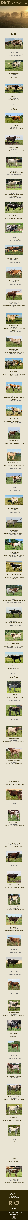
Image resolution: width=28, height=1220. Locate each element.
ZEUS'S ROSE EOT (14, 125)
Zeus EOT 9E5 (8, 128)
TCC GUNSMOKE (9, 54)
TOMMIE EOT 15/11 (8, 600)
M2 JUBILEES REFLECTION (14, 508)
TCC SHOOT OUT (8, 443)
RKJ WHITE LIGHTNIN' (8, 328)
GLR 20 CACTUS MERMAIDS (14, 574)
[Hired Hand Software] (14, 1217)
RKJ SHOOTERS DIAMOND (14, 440)
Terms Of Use (16, 1212)
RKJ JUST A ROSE (14, 906)
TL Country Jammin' (19, 150)
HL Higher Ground (7, 741)
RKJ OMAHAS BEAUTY (14, 822)
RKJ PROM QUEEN (14, 371)
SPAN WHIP (14, 236)
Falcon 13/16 (8, 172)
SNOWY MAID (17, 261)
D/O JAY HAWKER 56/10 (9, 623)
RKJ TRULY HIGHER (14, 738)
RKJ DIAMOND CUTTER (14, 395)
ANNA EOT (14, 665)
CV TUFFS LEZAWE (18, 218)
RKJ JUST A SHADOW (14, 884)
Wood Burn (17, 1161)
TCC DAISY (21, 283)
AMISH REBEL (14, 96)
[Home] (14, 1203)
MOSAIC (14, 1158)
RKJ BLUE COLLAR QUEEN (14, 1179)
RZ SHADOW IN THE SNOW (14, 258)
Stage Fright (17, 239)
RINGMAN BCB (10, 489)
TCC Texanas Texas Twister (9, 76)
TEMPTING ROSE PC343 (17, 128)
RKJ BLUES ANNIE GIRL (14, 992)
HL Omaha (6, 825)
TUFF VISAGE (17, 99)
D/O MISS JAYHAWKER (14, 620)
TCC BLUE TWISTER (14, 73)
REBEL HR (10, 99)
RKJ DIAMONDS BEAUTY (14, 948)
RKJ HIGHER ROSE (14, 927)
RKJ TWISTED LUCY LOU (14, 718)
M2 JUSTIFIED (8, 867)
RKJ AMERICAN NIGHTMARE (11, 283)
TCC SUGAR (14, 694)
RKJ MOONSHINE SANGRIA (14, 462)
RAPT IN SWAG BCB (19, 555)
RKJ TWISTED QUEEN (14, 1054)
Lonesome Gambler (9, 150)
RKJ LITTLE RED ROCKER (14, 843)
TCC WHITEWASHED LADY (14, 170)
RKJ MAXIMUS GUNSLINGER (10, 374)
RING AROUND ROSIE (18, 352)
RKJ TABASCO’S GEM (14, 325)
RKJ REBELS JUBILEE (14, 781)
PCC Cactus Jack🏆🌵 (9, 577)
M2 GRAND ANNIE (19, 995)
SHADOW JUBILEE (18, 511)
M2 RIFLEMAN (9, 511)
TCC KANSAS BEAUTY (14, 215)
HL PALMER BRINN (14, 552)
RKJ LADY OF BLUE (14, 1117)
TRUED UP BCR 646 (8, 555)
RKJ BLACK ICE (14, 1033)
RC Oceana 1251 (18, 668)
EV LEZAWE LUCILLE (14, 598)
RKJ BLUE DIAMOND (14, 1012)
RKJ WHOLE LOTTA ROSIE (14, 280)
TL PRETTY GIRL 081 (14, 147)
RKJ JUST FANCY (14, 864)
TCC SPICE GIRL (14, 192)
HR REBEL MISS (14, 530)
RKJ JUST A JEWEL (14, 1138)
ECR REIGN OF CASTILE (19, 646)
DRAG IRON (10, 261)
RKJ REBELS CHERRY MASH (14, 802)
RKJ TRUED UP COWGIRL (14, 760)
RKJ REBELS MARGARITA (14, 1096)
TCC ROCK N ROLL (14, 51)
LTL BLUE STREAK (9, 218)
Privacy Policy (9, 1212)
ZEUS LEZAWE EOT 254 (19, 600)
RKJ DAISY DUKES (14, 418)
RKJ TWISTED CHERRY (14, 302)
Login (21, 1212)
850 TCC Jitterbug (18, 54)
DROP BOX (10, 1161)
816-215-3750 (14, 1193)
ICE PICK (11, 1036)
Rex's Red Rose (18, 489)
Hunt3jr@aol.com (14, 1194)
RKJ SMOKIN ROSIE (14, 349)
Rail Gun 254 (9, 763)
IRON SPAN (10, 239)
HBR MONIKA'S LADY (18, 172)
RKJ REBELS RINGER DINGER (14, 1076)
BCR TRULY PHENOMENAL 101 (14, 643)
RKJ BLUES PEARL (14, 970)
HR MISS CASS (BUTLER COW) (17, 533)
